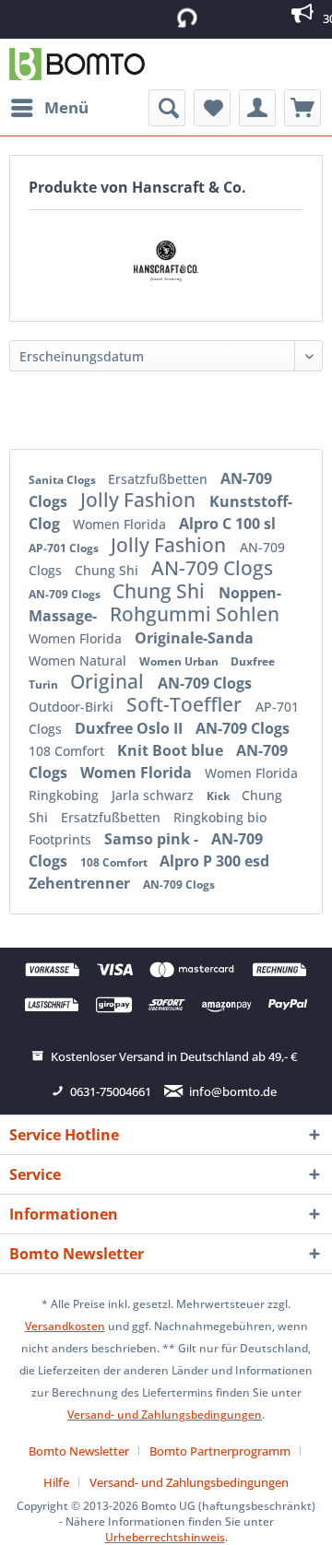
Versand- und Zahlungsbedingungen (164, 1414)
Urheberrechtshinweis (165, 1537)
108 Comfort (68, 751)
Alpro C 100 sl (227, 523)
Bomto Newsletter (79, 1451)
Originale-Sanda (194, 638)
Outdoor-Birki (73, 706)
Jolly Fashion (140, 500)
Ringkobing (65, 795)
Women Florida (121, 524)
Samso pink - (153, 839)
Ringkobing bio (220, 817)
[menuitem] (49, 107)
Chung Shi (108, 570)
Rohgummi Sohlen (194, 614)
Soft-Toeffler (186, 704)
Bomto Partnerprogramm (219, 1451)
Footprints (62, 839)
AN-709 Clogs (212, 568)
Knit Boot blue (172, 750)
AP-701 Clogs (65, 548)
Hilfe (56, 1482)
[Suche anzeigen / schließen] (166, 107)
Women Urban (180, 661)
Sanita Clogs (64, 480)
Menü (66, 107)
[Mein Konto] (257, 107)
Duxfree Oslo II (130, 728)
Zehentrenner (81, 883)
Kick (219, 796)
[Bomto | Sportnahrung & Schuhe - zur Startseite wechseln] (77, 64)
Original (109, 681)
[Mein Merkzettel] (212, 107)
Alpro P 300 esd (214, 861)
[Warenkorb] (302, 107)
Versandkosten (65, 1326)
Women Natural (79, 660)
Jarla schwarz (154, 795)
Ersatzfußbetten (159, 479)
